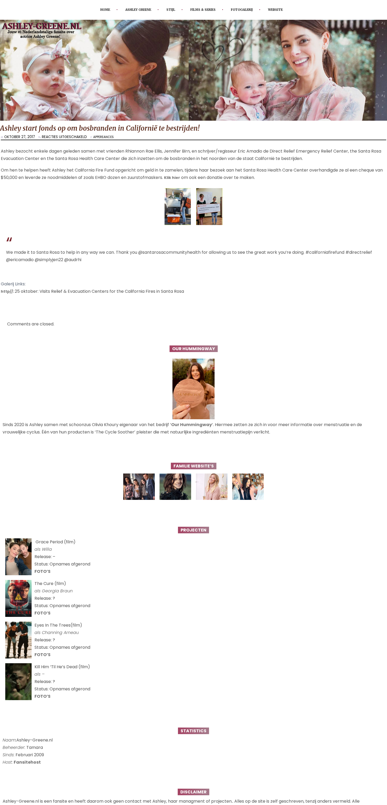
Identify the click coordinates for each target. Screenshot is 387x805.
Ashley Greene (131, 9)
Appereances (105, 138)
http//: (8, 292)
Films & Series (203, 9)
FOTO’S (42, 572)
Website (286, 9)
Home (95, 9)
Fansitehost (27, 763)
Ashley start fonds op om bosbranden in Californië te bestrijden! (113, 129)
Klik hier (173, 179)
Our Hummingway (191, 426)
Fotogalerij (248, 9)
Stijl (168, 9)
